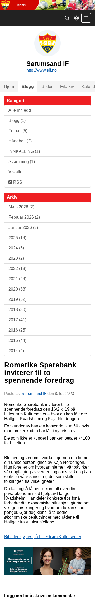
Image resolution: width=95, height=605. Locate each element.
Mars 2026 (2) (21, 207)
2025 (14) (17, 237)
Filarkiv (67, 86)
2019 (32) (17, 299)
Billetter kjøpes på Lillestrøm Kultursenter (42, 536)
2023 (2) (16, 258)
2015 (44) (17, 340)
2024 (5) (16, 248)
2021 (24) (17, 279)
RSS (17, 182)
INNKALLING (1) (24, 151)
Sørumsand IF (34, 393)
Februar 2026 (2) (24, 217)
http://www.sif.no (41, 70)
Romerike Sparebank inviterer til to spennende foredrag (40, 373)
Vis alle (15, 172)
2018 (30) (17, 309)
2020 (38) (17, 289)
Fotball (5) (17, 131)
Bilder (47, 86)
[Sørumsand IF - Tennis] (47, 5)
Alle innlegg (19, 110)
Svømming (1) (21, 161)
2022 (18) (17, 268)
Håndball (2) (20, 141)
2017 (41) (17, 320)
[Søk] (67, 18)
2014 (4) (16, 350)
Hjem (9, 86)
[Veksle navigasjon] (86, 18)
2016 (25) (17, 330)
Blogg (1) (17, 120)
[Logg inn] (76, 18)
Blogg (28, 86)
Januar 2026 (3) (23, 227)
